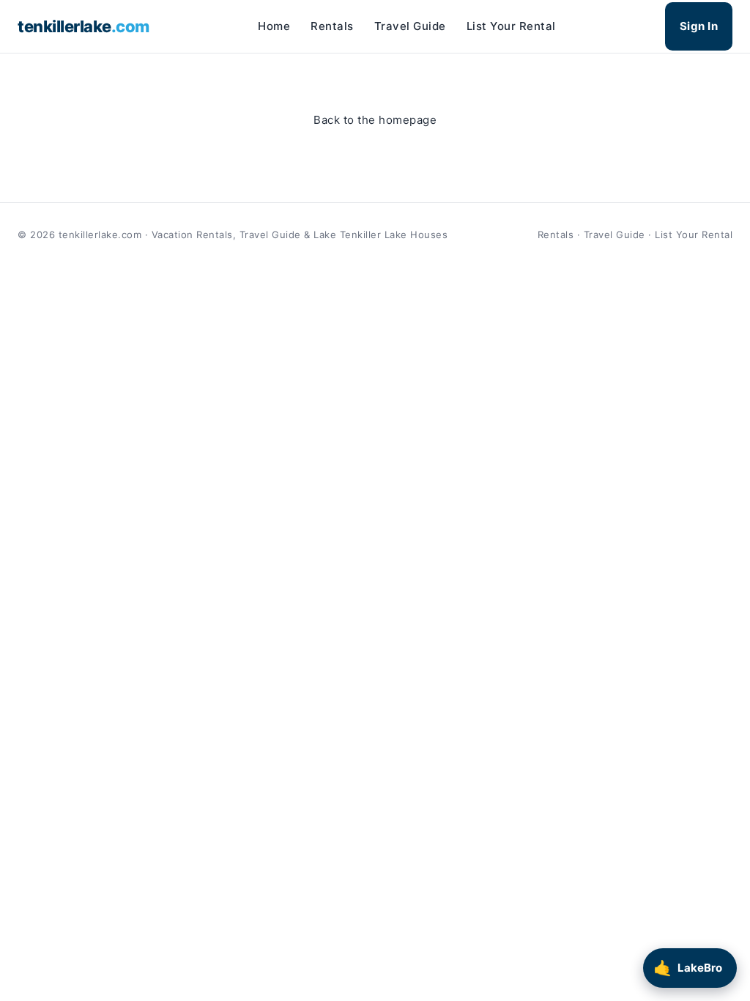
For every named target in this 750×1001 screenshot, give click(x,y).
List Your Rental (511, 26)
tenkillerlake (83, 26)
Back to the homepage (375, 120)
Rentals (332, 26)
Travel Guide (410, 26)
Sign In (699, 26)
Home (274, 26)
